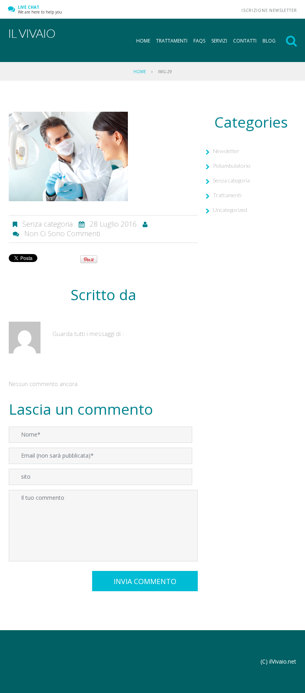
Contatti (245, 40)
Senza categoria (231, 180)
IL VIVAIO (31, 33)
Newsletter (226, 151)
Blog (269, 40)
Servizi (219, 40)
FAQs (199, 40)
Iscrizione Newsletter (269, 10)
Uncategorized (230, 209)
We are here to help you (40, 9)
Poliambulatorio (232, 165)
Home (143, 40)
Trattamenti (171, 40)
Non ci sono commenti (62, 233)
